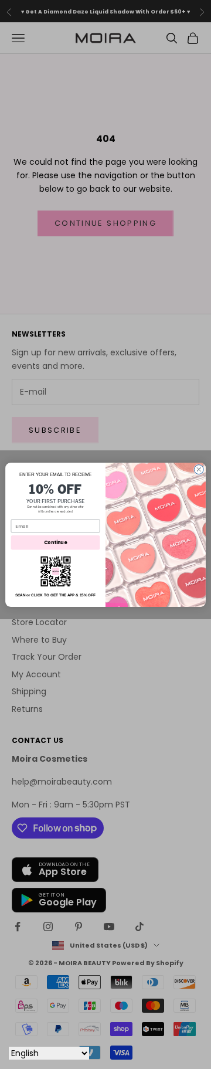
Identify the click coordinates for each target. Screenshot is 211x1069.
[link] (55, 571)
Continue (55, 542)
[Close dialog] (198, 469)
